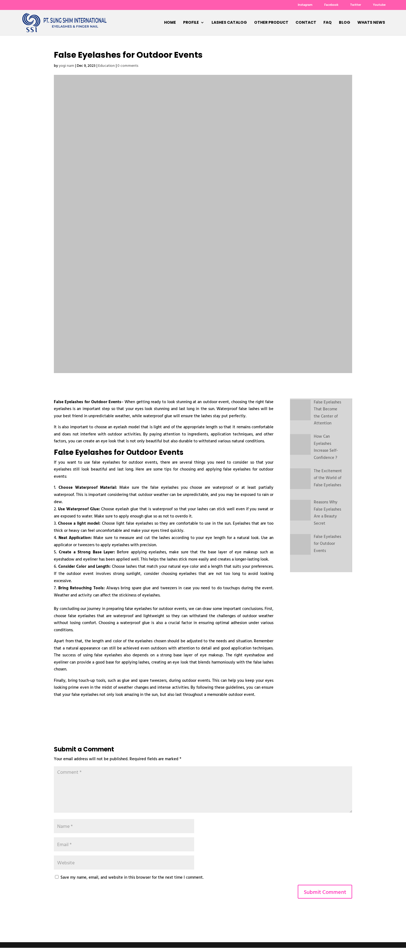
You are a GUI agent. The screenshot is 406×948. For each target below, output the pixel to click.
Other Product (271, 22)
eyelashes (143, 608)
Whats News (371, 22)
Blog (344, 22)
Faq (327, 22)
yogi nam (66, 65)
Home (170, 22)
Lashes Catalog (229, 22)
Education (106, 65)
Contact (306, 22)
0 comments (127, 65)
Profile (191, 22)
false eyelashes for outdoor (248, 469)
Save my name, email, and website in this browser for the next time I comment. (132, 877)
